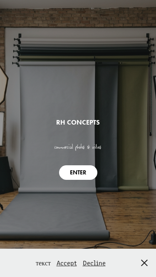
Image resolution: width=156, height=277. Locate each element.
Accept (67, 262)
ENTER (78, 172)
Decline (94, 262)
